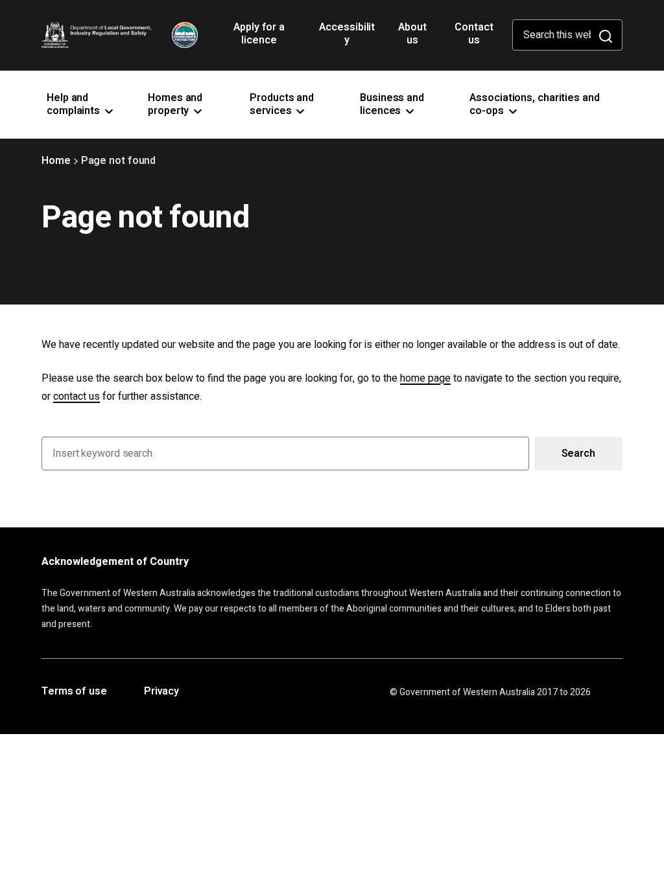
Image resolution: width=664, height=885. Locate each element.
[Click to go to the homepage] (120, 35)
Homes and (175, 104)
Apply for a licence (259, 38)
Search (578, 453)
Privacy (161, 692)
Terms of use (74, 692)
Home (56, 160)
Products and (282, 104)
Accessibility (347, 38)
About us (412, 33)
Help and (74, 104)
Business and (392, 104)
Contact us (474, 33)
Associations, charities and (534, 104)
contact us (76, 396)
